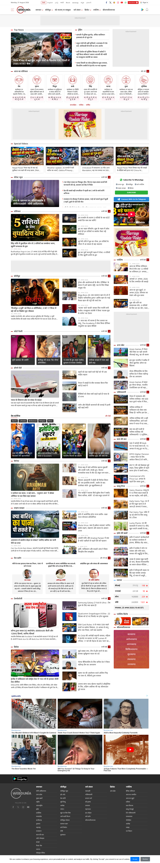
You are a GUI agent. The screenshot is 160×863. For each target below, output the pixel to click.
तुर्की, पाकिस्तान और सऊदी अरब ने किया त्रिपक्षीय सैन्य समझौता (93, 550)
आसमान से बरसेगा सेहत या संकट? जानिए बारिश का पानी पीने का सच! (33, 541)
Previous (12, 49)
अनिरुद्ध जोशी (60, 580)
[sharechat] (114, 2)
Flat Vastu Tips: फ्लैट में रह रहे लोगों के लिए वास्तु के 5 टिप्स (139, 515)
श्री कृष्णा (88, 802)
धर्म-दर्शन (88, 816)
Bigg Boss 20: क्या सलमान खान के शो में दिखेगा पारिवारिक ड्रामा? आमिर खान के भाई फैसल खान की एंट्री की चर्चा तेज (94, 298)
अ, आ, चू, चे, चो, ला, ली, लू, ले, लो (19, 98)
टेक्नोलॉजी (18, 598)
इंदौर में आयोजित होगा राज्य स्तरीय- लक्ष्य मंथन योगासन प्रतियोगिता (92, 515)
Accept (135, 859)
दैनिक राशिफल (130, 791)
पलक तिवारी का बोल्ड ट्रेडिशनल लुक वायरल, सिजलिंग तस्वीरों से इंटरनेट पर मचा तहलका (91, 64)
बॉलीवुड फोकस (65, 820)
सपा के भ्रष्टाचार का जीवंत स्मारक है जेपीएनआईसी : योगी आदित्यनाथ (29, 202)
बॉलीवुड (48, 9)
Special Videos (21, 143)
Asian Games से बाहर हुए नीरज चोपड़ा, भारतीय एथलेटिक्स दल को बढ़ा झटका (138, 385)
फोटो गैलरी (18, 331)
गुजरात (38, 824)
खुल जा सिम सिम (65, 813)
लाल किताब (129, 805)
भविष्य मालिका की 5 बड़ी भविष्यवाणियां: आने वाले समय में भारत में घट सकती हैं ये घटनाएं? (139, 421)
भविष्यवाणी (121, 392)
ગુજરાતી (88, 3)
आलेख (62, 805)
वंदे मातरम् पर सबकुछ (63, 9)
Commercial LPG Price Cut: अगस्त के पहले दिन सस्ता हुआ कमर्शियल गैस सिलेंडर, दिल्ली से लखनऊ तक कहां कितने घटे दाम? (139, 479)
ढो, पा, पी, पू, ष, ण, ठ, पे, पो (108, 98)
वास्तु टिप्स (121, 486)
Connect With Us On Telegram (133, 199)
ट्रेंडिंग (80, 29)
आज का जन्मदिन (131, 794)
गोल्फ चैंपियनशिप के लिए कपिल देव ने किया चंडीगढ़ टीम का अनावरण (94, 663)
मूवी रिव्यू (63, 802)
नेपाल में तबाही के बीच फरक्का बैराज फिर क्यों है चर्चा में (93, 384)
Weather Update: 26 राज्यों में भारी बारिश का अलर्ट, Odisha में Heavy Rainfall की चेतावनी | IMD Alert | (60, 169)
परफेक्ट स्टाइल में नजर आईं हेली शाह (99, 361)
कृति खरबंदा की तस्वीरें (20, 360)
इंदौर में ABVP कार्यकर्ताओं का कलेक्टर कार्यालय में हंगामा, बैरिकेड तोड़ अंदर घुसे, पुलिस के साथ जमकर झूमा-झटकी (139, 540)
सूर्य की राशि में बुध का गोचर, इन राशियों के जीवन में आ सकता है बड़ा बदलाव (93, 242)
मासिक (81, 105)
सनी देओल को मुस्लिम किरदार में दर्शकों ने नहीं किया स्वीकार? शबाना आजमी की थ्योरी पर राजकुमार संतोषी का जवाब (91, 54)
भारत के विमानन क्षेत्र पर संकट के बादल (26, 399)
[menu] (13, 10)
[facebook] (106, 2)
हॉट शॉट (62, 794)
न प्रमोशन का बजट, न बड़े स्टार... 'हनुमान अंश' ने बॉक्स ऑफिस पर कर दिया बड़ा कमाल (32, 494)
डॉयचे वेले (18, 367)
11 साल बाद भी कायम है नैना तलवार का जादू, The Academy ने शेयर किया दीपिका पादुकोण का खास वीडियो (94, 323)
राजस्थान (38, 831)
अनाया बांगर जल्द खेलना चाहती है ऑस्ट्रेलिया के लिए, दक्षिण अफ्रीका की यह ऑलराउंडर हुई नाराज (94, 687)
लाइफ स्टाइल (19, 508)
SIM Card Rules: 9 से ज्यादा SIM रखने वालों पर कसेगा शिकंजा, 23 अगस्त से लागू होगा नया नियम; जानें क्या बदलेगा (93, 627)
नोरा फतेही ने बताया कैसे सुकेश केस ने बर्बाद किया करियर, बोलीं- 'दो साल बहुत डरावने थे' (94, 494)
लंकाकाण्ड (131, 659)
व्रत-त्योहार (88, 813)
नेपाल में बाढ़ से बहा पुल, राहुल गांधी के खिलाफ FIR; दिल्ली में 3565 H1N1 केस (41, 62)
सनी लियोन (63, 827)
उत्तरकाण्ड (131, 664)
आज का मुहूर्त (130, 798)
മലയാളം (75, 3)
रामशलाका (129, 816)
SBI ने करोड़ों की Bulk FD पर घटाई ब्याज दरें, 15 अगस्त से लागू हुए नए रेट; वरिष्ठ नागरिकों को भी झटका (138, 446)
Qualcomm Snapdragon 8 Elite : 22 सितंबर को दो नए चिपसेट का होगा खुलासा (94, 615)
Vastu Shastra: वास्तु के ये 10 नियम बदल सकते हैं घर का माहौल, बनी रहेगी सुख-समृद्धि (139, 493)
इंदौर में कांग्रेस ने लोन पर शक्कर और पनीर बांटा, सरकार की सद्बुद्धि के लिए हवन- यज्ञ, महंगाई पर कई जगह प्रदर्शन (138, 551)
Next (70, 49)
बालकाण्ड (131, 634)
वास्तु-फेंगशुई (129, 809)
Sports (14, 421)
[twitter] (110, 2)
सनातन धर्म (88, 798)
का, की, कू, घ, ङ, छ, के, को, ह (54, 98)
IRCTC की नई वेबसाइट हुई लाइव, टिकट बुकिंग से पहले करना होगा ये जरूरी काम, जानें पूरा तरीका (139, 468)
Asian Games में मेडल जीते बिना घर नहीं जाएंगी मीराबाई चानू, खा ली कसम (139, 352)
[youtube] (121, 2)
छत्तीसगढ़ (39, 820)
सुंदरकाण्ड (131, 654)
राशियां (128, 802)
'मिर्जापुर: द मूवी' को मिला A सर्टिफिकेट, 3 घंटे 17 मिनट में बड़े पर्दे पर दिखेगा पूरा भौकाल (33, 309)
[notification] (147, 9)
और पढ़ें (143, 71)
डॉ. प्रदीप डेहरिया (94, 580)
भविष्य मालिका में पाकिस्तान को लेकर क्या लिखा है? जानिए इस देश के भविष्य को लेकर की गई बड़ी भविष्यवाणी (139, 410)
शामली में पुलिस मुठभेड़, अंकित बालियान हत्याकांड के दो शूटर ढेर (90, 36)
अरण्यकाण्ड (131, 644)
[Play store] (142, 9)
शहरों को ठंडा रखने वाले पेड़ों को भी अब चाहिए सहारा (92, 373)
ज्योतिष (96, 9)
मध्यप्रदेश (39, 816)
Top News (19, 29)
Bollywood (32, 421)
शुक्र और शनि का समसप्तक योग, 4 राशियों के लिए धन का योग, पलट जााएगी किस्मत (138, 305)
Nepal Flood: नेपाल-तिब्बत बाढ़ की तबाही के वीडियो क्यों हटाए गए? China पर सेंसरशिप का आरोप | (132, 169)
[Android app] (20, 779)
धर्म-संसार (77, 9)
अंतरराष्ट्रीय (39, 805)
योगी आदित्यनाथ (41, 791)
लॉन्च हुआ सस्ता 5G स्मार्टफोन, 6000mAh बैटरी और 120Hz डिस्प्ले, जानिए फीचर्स (32, 632)
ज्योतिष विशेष (122, 614)
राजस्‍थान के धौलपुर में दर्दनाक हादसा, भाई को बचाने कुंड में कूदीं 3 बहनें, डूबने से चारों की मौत (86, 200)
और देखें (107, 416)
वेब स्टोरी (63, 798)
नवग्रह (127, 827)
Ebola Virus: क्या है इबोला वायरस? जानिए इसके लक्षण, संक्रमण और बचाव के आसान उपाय (94, 528)
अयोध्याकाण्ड (131, 639)
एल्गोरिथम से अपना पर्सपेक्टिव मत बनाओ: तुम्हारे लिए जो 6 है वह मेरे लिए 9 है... (61, 564)
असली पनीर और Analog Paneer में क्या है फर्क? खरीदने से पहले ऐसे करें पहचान (93, 539)
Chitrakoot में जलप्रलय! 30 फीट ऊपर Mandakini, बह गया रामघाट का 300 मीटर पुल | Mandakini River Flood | (96, 169)
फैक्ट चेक (39, 845)
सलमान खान (64, 824)
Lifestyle (23, 421)
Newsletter (132, 2)
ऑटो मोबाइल (40, 838)
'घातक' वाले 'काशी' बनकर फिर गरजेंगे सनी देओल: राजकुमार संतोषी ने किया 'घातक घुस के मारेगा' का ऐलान (94, 310)
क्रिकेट (87, 9)
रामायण (87, 805)
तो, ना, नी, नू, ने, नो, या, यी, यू (144, 98)
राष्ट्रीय (38, 802)
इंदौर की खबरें (122, 533)
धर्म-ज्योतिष (140, 184)
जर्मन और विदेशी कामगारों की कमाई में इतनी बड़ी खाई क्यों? (94, 406)
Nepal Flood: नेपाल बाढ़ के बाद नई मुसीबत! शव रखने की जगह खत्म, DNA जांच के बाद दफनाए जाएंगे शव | (25, 169)
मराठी (62, 3)
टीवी (61, 831)
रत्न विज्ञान (129, 831)
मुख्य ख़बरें (39, 798)
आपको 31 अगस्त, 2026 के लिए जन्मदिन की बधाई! (138, 280)
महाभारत (88, 809)
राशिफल (17, 211)
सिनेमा (14, 337)
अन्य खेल (120, 345)
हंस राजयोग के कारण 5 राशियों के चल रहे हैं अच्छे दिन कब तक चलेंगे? (93, 219)
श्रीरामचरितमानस (109, 9)
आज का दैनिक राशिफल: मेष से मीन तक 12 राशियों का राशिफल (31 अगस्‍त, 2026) (138, 269)
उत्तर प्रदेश (39, 794)
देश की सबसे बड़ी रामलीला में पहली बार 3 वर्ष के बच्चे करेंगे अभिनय (84, 192)
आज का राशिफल (21, 71)
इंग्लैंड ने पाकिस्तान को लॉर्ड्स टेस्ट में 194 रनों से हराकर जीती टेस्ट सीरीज (34, 680)
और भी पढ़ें (103, 558)
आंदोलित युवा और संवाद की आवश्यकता (94, 563)
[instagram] (118, 2)
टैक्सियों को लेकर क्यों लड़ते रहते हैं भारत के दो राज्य (93, 395)
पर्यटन (62, 809)
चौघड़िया (128, 820)
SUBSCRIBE (131, 192)
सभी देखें (104, 177)
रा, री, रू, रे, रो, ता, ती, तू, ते (126, 98)
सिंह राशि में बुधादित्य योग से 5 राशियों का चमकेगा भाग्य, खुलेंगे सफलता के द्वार (33, 245)
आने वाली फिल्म (65, 816)
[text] (27, 156)
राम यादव (27, 580)
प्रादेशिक (38, 813)
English (50, 3)
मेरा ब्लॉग (17, 558)
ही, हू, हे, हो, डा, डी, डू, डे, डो (72, 98)
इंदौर (37, 809)
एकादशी (87, 791)
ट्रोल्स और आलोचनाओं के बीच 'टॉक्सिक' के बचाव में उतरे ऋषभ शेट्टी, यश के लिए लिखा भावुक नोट (93, 285)
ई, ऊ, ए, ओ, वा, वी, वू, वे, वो (37, 98)
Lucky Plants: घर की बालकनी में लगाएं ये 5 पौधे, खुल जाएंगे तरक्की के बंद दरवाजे (139, 526)
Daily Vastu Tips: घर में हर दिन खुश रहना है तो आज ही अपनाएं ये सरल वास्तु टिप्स (139, 504)
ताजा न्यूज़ (121, 184)
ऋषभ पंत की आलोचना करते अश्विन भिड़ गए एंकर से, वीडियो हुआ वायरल (93, 674)
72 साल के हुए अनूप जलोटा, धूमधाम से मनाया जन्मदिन (73, 361)
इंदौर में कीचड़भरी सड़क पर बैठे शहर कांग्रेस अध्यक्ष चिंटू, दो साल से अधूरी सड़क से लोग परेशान (139, 573)
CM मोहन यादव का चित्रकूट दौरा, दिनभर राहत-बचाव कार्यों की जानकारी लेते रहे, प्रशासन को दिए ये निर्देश (85, 183)
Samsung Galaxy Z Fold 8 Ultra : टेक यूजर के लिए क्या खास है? (94, 604)
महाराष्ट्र (38, 827)
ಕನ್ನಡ (82, 3)
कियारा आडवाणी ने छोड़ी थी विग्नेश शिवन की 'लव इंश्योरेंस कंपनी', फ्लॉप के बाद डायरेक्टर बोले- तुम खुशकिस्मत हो (93, 483)
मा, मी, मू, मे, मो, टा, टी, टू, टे (90, 98)
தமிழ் (56, 3)
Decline (145, 859)
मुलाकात (63, 835)
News (50, 421)
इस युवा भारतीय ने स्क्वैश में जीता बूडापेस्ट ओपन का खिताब (139, 363)
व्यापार (119, 580)
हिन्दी (43, 3)
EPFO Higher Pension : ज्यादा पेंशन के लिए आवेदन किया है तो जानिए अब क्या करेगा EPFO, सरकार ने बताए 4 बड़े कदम (139, 457)
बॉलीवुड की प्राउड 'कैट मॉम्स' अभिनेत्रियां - (48, 361)
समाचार (38, 9)
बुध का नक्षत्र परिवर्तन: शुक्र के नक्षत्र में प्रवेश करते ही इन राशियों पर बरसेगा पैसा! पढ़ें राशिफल (93, 231)
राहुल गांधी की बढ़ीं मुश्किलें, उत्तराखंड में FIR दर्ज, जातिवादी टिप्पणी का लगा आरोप (91, 44)
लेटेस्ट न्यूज (18, 177)
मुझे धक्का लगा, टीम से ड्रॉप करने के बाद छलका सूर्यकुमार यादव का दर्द (92, 652)
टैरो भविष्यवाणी (130, 813)
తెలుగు (68, 3)
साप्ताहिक (73, 105)
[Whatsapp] (125, 2)
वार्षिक (88, 105)
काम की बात (121, 439)
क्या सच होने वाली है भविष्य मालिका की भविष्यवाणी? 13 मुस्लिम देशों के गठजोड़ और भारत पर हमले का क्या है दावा (138, 432)
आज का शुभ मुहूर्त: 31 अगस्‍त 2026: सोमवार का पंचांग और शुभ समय (138, 293)
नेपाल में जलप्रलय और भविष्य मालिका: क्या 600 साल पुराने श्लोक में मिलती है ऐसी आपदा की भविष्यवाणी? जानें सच (138, 399)
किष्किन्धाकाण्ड (131, 649)
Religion (42, 421)
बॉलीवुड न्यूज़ (64, 791)
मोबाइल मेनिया (40, 853)
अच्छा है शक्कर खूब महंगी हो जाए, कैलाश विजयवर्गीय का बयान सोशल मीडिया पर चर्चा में (139, 562)
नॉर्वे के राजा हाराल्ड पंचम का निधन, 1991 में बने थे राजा (27, 564)
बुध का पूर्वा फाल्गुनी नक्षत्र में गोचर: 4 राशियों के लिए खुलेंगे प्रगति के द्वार (94, 253)
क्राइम (38, 842)
